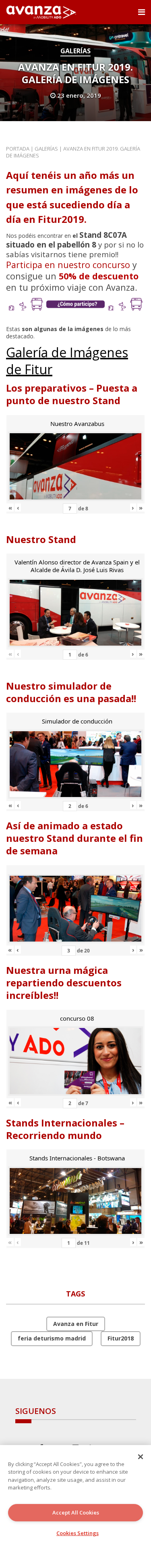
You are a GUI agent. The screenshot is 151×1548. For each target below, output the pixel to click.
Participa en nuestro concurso (68, 265)
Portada (17, 148)
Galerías (75, 50)
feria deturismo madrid (52, 1338)
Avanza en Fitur (75, 1324)
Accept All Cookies (75, 1512)
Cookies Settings (77, 1533)
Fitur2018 (121, 1338)
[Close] (140, 1456)
